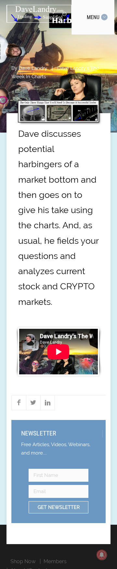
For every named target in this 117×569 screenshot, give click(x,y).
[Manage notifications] (102, 555)
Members (55, 561)
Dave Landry (33, 68)
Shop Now (23, 561)
